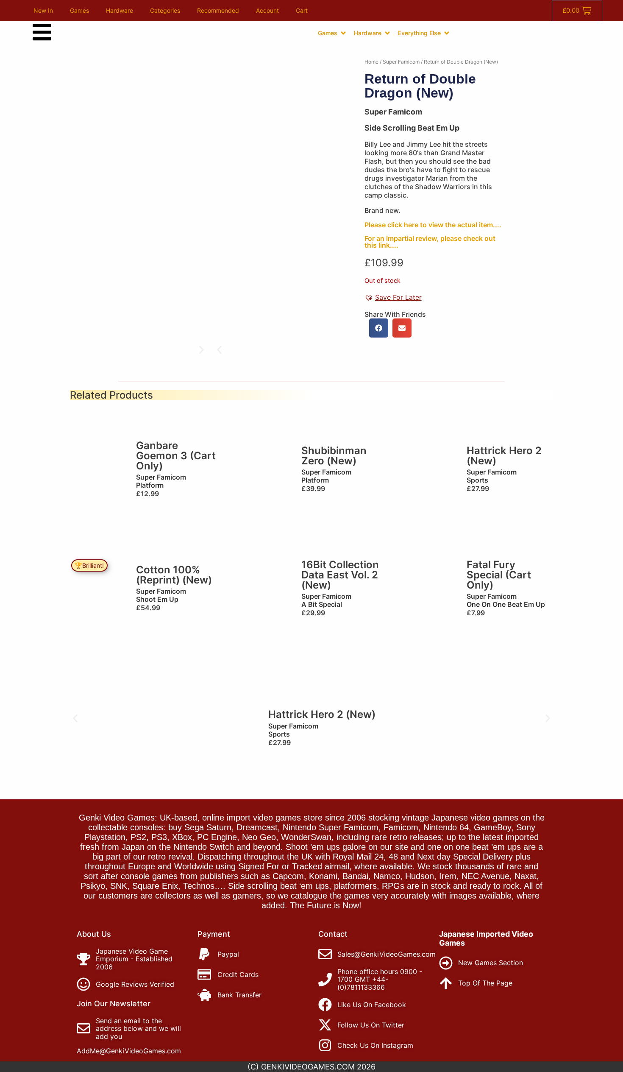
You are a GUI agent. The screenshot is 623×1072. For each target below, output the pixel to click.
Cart (302, 10)
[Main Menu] (42, 32)
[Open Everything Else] (447, 33)
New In (43, 10)
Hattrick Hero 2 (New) (504, 455)
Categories (165, 10)
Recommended (218, 10)
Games (79, 10)
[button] (219, 350)
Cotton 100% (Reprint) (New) (174, 575)
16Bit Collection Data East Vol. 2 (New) (340, 574)
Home (371, 62)
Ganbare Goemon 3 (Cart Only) (176, 455)
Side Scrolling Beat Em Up (411, 127)
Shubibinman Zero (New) (334, 455)
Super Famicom (401, 62)
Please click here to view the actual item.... (432, 225)
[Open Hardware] (387, 33)
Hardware (119, 10)
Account (267, 10)
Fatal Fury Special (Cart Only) (499, 574)
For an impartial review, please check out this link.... (429, 241)
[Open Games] (343, 33)
